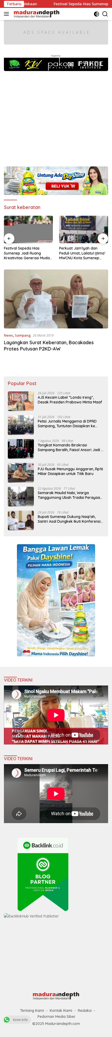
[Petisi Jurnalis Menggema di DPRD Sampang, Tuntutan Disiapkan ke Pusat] (21, 425)
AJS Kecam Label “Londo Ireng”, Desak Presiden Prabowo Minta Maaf (70, 399)
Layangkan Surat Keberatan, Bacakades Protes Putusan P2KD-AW (49, 345)
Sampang (23, 335)
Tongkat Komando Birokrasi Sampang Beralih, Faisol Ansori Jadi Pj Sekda (71, 447)
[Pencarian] (105, 14)
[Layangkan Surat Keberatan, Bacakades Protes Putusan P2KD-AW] (56, 298)
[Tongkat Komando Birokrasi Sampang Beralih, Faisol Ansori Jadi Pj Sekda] (21, 449)
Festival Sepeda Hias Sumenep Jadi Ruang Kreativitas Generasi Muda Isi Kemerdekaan (27, 253)
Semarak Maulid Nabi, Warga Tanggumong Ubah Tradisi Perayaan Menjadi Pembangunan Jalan (70, 495)
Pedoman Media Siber (57, 1016)
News (8, 335)
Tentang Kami (32, 1010)
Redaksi (85, 1010)
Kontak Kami (61, 1010)
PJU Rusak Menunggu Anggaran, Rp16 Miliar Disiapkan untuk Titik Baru (70, 471)
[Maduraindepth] (36, 13)
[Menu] (7, 13)
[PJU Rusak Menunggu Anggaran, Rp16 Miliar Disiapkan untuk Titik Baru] (21, 473)
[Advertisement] (56, 116)
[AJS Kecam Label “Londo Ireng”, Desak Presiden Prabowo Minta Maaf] (21, 401)
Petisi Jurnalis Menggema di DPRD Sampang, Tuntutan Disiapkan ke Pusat (67, 423)
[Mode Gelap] (96, 14)
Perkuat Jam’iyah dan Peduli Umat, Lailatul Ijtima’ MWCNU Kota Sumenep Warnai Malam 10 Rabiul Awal (82, 253)
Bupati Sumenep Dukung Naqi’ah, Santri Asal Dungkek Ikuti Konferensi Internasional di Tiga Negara (69, 519)
